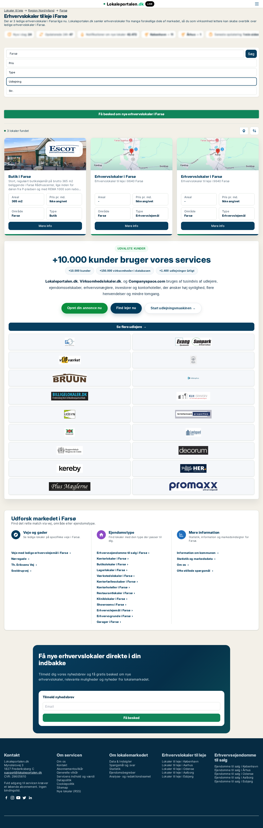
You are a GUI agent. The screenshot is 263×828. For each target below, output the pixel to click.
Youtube (18, 797)
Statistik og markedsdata (195, 558)
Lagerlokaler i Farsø (111, 570)
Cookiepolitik (66, 783)
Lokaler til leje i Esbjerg (178, 776)
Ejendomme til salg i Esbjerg (234, 781)
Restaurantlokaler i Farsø (115, 593)
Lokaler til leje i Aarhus (177, 765)
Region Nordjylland (41, 10)
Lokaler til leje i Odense (178, 768)
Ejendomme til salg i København (236, 766)
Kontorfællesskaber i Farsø (116, 581)
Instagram (12, 797)
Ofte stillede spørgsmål (193, 570)
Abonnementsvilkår (70, 768)
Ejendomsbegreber (122, 772)
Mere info (45, 226)
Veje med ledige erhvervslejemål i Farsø (39, 552)
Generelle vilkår (67, 772)
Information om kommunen (196, 552)
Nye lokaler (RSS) (69, 791)
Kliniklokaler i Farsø (111, 598)
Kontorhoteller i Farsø (112, 587)
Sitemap (62, 787)
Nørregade (19, 558)
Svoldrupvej (20, 570)
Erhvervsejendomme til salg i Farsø (122, 552)
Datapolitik (64, 780)
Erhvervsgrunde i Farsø (113, 616)
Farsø (63, 10)
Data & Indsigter (120, 761)
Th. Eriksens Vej (22, 564)
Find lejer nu (126, 308)
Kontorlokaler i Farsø (111, 558)
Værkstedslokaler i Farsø (114, 575)
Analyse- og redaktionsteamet (130, 776)
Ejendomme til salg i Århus (232, 770)
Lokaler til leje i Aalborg (178, 772)
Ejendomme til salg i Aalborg (234, 777)
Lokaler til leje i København (180, 761)
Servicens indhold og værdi (76, 776)
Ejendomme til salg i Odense (234, 773)
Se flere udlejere (131, 327)
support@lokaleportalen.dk (23, 772)
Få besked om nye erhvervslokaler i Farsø (131, 114)
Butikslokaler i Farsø (111, 564)
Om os (181, 564)
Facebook (6, 797)
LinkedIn (30, 797)
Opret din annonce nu (84, 308)
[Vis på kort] (244, 131)
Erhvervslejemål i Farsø (113, 610)
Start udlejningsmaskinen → (173, 308)
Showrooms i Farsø (110, 604)
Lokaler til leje (13, 10)
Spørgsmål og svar (122, 765)
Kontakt (62, 765)
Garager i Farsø (108, 621)
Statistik (115, 768)
